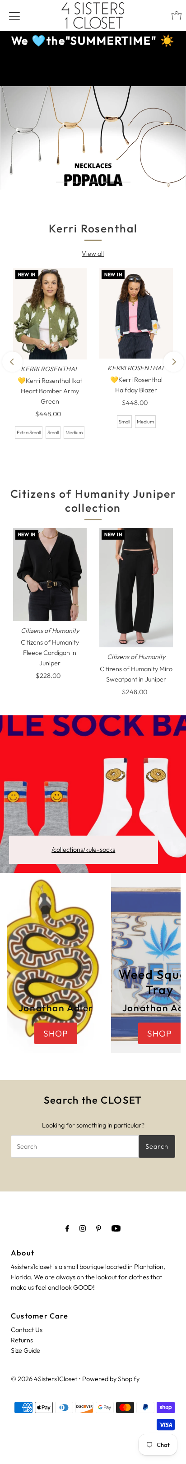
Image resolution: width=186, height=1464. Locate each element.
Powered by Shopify (111, 1379)
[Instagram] (82, 1228)
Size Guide (25, 1350)
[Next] (173, 361)
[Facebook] (67, 1228)
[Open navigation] (14, 16)
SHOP (31, 165)
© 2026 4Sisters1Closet (44, 1379)
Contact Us (26, 1330)
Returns (22, 1340)
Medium (74, 432)
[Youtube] (116, 1228)
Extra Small (29, 432)
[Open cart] (176, 15)
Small (53, 432)
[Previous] (12, 361)
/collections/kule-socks (83, 850)
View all (93, 254)
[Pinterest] (98, 1228)
